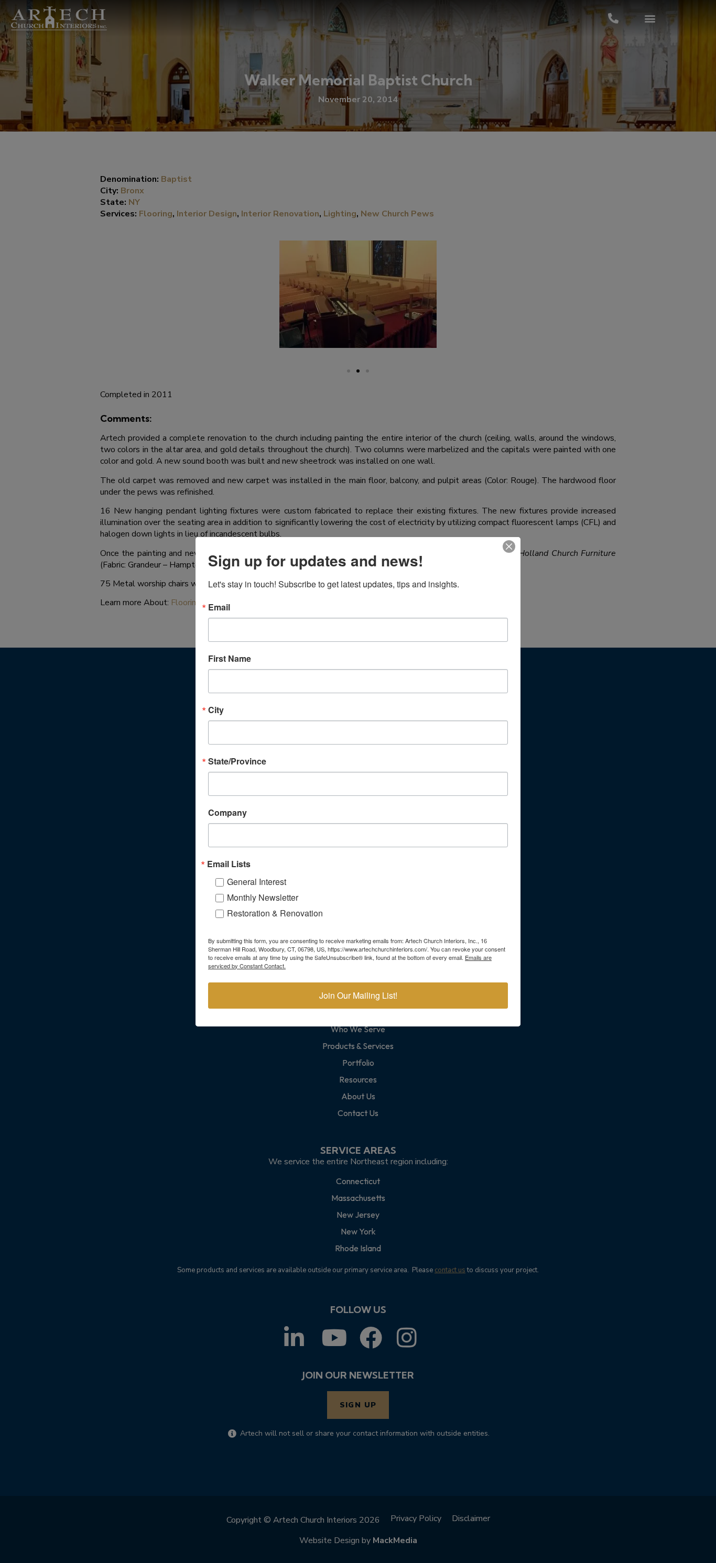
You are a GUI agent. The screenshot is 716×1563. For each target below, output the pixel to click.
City (216, 710)
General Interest (256, 882)
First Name (229, 658)
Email (219, 607)
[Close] (509, 546)
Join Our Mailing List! (358, 995)
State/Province (237, 761)
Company (227, 812)
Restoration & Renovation (275, 913)
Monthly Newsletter (262, 897)
